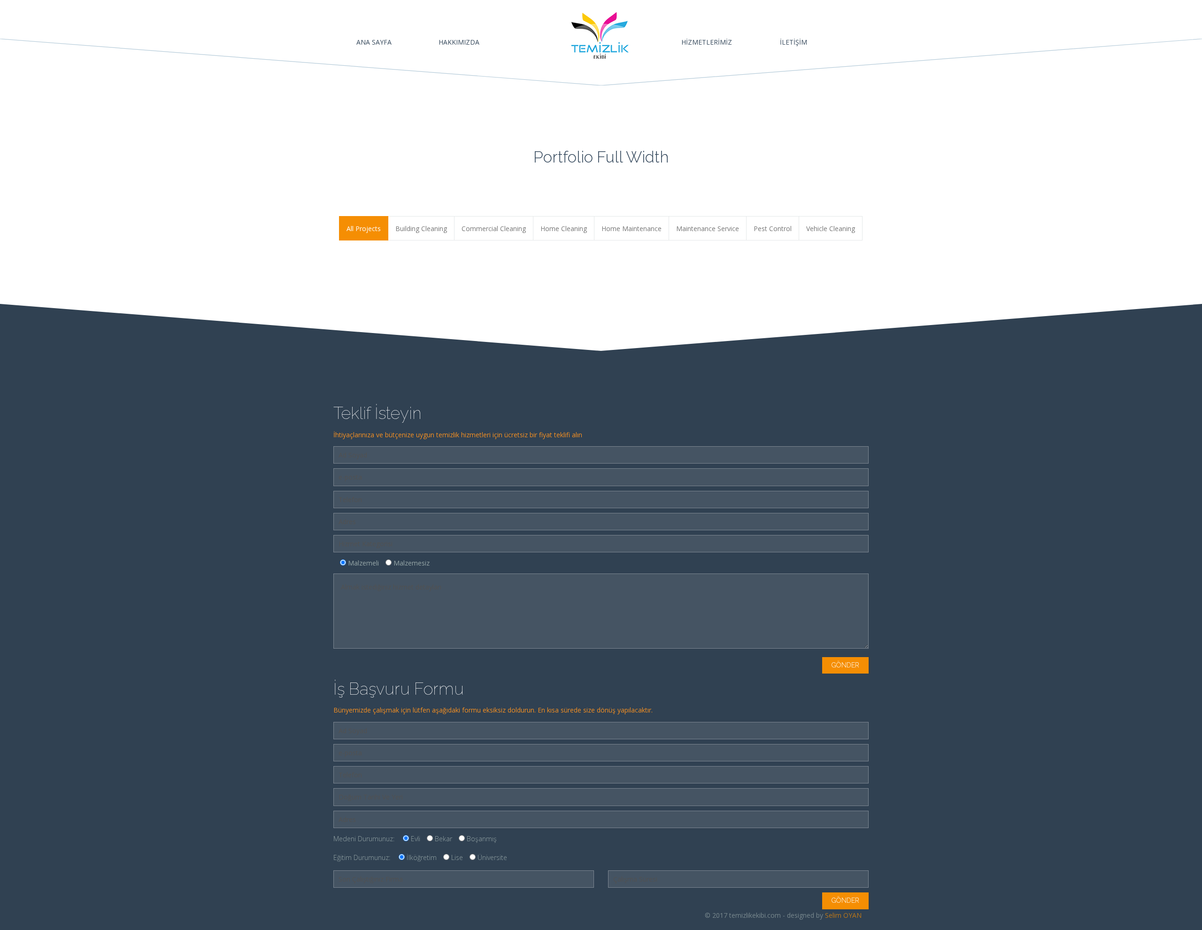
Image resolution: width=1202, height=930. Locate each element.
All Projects (364, 228)
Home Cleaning (563, 228)
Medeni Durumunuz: (415, 838)
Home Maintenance (631, 228)
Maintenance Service (707, 228)
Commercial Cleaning (494, 228)
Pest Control (773, 228)
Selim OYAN (843, 915)
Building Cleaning (421, 228)
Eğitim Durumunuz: (420, 857)
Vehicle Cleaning (830, 228)
